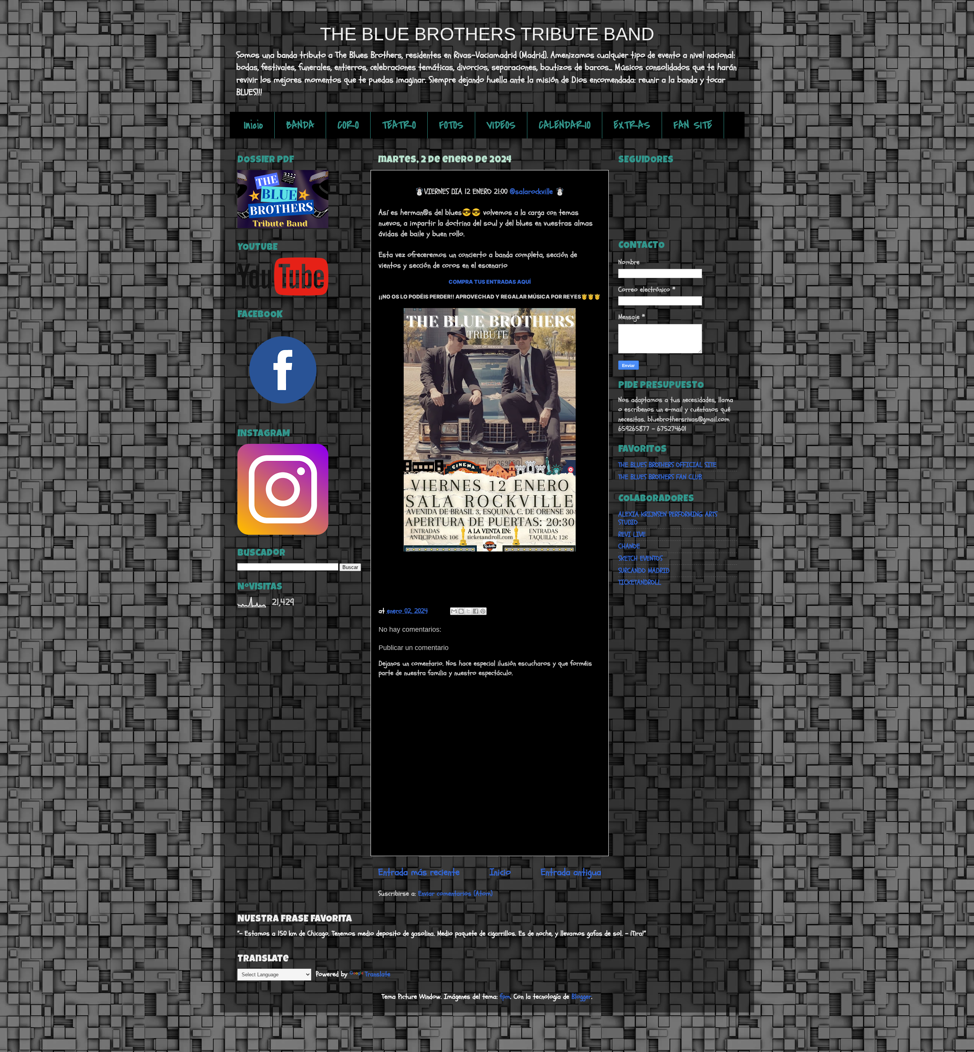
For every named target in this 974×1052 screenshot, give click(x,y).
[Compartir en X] (468, 611)
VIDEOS (501, 125)
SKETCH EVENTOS (640, 558)
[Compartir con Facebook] (475, 611)
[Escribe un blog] (461, 611)
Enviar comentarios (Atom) (455, 893)
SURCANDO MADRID (644, 570)
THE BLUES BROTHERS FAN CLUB (660, 477)
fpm (505, 996)
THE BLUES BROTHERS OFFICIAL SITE (667, 465)
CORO (348, 125)
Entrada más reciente (419, 872)
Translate (377, 974)
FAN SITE (692, 125)
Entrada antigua (571, 872)
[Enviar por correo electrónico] (454, 611)
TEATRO (399, 125)
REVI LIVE (632, 534)
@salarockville (531, 191)
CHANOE (629, 546)
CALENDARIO (564, 125)
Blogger (581, 996)
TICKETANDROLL (639, 582)
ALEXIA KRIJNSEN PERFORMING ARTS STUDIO (667, 519)
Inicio (253, 125)
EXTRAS (632, 125)
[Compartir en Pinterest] (483, 611)
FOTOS (451, 125)
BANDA (300, 125)
